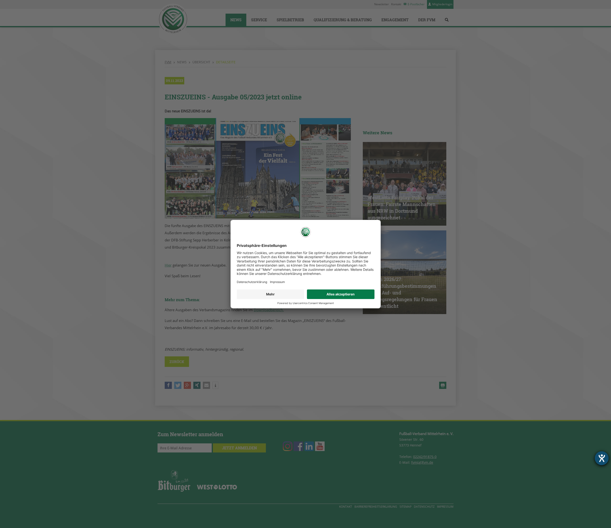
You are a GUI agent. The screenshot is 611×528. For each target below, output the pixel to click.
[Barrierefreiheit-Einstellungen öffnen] (602, 458)
